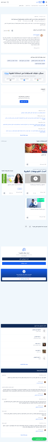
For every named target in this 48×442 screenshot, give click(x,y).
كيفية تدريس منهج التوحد (24, 60)
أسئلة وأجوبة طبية (35, 5)
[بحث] (8, 2)
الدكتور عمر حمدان (36, 34)
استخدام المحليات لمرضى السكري (15, 184)
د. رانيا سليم (38, 343)
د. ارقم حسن (38, 350)
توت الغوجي (43, 155)
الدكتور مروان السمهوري (39, 407)
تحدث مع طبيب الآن (24, 259)
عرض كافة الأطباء (24, 364)
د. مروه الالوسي (37, 336)
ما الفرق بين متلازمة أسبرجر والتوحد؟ (37, 184)
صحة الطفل (28, 5)
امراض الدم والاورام (37, 338)
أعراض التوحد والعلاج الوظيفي (37, 60)
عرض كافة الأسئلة (24, 135)
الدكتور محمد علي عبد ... (39, 383)
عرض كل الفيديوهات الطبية (7, 170)
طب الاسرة (39, 351)
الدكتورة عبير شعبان (36, 329)
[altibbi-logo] (40, 2)
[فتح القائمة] (46, 2)
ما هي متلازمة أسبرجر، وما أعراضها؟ (37, 209)
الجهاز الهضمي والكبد (37, 345)
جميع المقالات (4, 141)
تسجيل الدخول (3, 2)
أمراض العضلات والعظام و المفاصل (8, 387)
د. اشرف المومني (37, 357)
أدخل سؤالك (24, 263)
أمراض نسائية (4, 399)
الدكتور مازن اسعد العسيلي (39, 395)
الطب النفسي (38, 331)
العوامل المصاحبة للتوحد (40, 63)
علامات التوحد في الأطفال (12, 60)
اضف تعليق (23, 101)
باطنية (40, 358)
